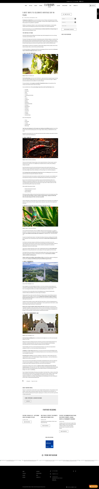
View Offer (60, 247)
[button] (71, 232)
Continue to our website (60, 250)
